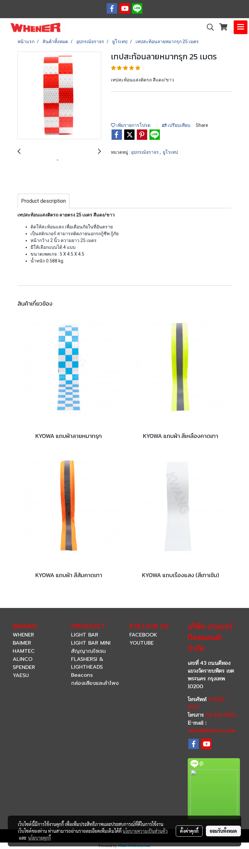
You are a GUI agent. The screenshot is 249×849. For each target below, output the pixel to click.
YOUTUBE (141, 643)
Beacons (82, 675)
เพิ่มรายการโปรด (132, 125)
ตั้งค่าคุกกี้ (189, 831)
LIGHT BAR (84, 635)
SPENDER (24, 667)
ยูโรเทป (170, 152)
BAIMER (22, 643)
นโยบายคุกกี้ (39, 838)
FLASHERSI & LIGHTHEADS (87, 663)
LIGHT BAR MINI (91, 643)
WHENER (23, 635)
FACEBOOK (143, 635)
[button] (208, 27)
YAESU (21, 675)
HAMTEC (24, 651)
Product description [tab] (43, 201)
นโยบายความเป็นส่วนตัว (145, 831)
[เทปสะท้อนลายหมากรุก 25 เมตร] (59, 95)
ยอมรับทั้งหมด (223, 831)
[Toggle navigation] (240, 27)
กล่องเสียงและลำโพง (95, 683)
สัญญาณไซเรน (88, 651)
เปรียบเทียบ (178, 125)
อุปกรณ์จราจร (145, 152)
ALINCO (22, 659)
